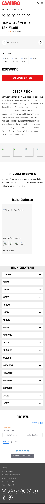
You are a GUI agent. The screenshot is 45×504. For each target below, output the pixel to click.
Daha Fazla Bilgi (8, 251)
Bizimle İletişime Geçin (9, 485)
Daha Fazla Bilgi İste (22, 78)
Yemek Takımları (17, 9)
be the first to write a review (22, 456)
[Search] (38, 3)
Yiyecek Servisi (6, 9)
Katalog (4, 468)
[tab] (12, 435)
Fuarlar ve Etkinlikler (8, 482)
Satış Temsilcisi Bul (8, 471)
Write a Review (17, 31)
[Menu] (42, 3)
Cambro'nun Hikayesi (9, 478)
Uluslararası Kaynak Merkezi (11, 475)
